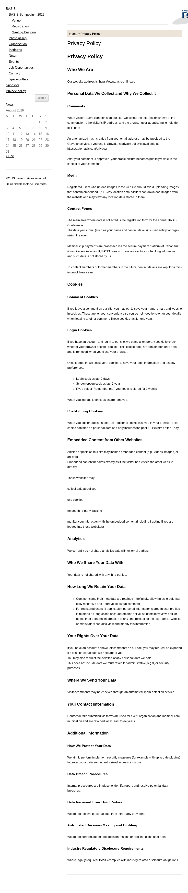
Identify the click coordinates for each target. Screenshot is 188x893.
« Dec (10, 156)
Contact (14, 73)
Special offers (18, 79)
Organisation (18, 44)
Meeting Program (24, 32)
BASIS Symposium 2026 (26, 14)
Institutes (15, 50)
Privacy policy (16, 91)
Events (14, 61)
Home (73, 34)
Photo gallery (18, 38)
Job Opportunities (21, 67)
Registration (20, 26)
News (13, 56)
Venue (16, 20)
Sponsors (12, 85)
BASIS (11, 9)
